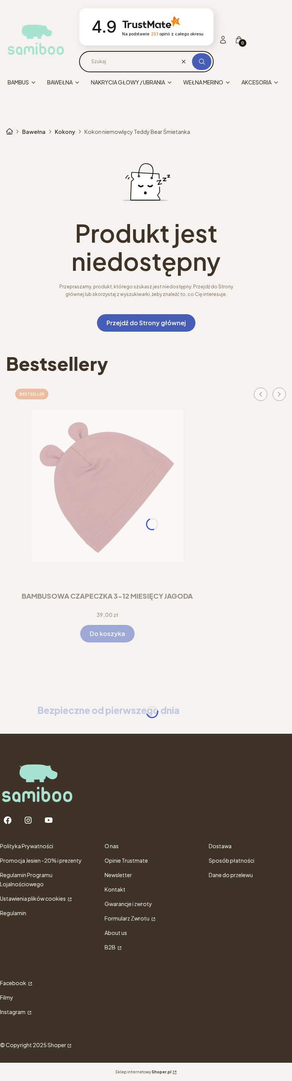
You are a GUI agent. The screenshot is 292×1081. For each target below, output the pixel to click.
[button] (201, 61)
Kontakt (115, 889)
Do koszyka (107, 633)
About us (116, 932)
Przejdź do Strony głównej (146, 323)
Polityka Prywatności (26, 846)
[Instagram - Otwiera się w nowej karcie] (28, 820)
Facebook (13, 982)
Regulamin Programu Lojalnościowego (26, 879)
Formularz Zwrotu (127, 918)
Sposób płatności (231, 860)
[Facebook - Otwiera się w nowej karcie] (7, 820)
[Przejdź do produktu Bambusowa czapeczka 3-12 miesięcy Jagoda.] (107, 486)
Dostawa (220, 846)
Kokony (65, 131)
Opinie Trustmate (126, 860)
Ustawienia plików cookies (33, 898)
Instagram (13, 1011)
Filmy (6, 997)
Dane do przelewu (231, 874)
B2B (110, 947)
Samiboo (9, 131)
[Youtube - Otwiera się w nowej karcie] (48, 820)
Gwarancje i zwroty (128, 903)
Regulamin (13, 912)
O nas (112, 846)
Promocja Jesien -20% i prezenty (41, 860)
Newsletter (118, 874)
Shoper (57, 1044)
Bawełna (34, 131)
